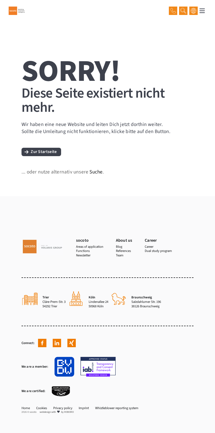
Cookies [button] (41, 408)
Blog (119, 246)
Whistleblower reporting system (116, 408)
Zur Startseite (44, 152)
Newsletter (83, 255)
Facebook (42, 343)
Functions (83, 251)
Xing (71, 343)
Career (149, 246)
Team (119, 255)
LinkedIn (57, 343)
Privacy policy (62, 408)
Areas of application (89, 246)
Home (26, 408)
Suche (96, 172)
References (123, 251)
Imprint (84, 408)
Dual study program (158, 251)
